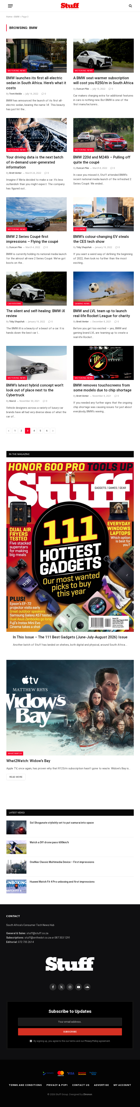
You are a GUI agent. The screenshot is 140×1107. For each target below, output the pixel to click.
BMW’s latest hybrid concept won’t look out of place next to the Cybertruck (34, 390)
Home (9, 16)
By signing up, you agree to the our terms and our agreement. (71, 1041)
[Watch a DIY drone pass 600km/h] (16, 847)
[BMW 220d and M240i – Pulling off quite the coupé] (103, 135)
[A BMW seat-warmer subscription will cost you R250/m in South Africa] (103, 56)
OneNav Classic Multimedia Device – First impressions (62, 862)
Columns (80, 229)
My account (122, 1085)
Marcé (12, 401)
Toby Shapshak (84, 247)
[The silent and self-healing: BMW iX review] (36, 289)
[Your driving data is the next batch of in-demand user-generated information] (36, 135)
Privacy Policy (91, 1041)
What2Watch (15, 753)
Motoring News (17, 70)
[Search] (130, 6)
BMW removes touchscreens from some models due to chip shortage (102, 387)
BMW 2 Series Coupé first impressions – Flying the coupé (32, 239)
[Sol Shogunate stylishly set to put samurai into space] (16, 827)
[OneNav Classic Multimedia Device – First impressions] (16, 867)
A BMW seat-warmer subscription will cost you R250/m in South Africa (103, 80)
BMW (17, 16)
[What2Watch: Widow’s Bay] (70, 707)
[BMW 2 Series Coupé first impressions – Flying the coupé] (36, 214)
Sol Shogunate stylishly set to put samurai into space (62, 822)
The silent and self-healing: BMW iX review (35, 313)
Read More (15, 777)
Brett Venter (15, 172)
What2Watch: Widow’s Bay (28, 761)
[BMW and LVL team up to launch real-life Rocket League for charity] (103, 289)
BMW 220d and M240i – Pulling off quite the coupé (101, 159)
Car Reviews (14, 303)
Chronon (87, 1094)
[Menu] (10, 6)
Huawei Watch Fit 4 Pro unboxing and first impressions (62, 881)
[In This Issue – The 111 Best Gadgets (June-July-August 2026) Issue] (70, 547)
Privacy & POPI (57, 1085)
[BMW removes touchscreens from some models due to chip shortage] (103, 363)
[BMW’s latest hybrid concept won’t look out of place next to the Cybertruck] (36, 363)
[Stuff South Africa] (70, 6)
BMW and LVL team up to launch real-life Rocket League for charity (101, 313)
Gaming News (82, 303)
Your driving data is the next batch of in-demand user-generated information (34, 162)
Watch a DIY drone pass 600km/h (49, 842)
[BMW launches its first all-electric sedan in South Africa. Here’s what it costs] (36, 56)
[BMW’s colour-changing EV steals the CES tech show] (103, 214)
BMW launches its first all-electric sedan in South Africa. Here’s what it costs (36, 83)
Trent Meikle (15, 93)
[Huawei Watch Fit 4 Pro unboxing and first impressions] (16, 886)
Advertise (101, 1085)
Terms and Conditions (25, 1085)
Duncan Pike (82, 88)
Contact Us (81, 1085)
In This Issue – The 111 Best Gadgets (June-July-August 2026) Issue (70, 637)
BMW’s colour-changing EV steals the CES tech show (101, 239)
